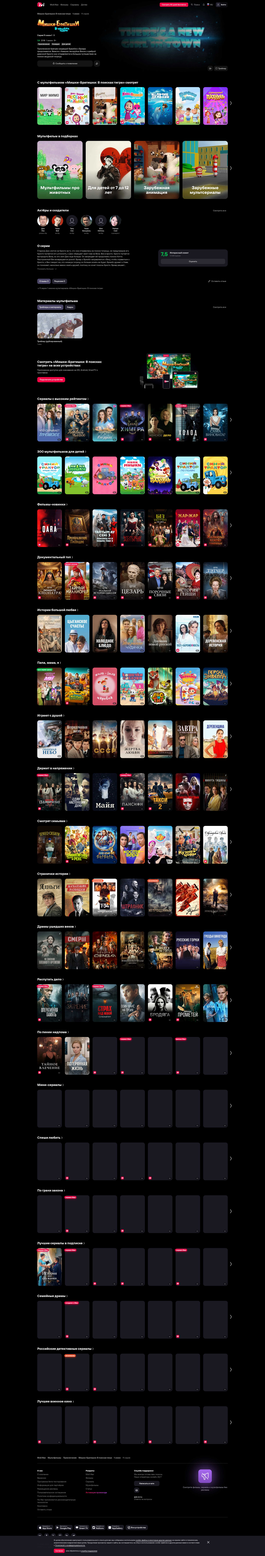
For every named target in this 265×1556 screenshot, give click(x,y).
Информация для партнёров (50, 1485)
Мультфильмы (92, 1485)
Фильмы (89, 1478)
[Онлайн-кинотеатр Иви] (41, 5)
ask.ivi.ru (138, 1497)
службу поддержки (89, 1551)
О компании (42, 1474)
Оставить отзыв (44, 1510)
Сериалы (90, 1482)
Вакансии (41, 1478)
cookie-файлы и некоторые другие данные (154, 1540)
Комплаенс (42, 1506)
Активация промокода (96, 1492)
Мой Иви (90, 1474)
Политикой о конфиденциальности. (70, 1545)
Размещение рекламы (47, 1489)
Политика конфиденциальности (52, 1496)
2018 (43, 40)
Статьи (89, 1489)
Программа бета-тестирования (51, 1482)
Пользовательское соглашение (51, 1492)
